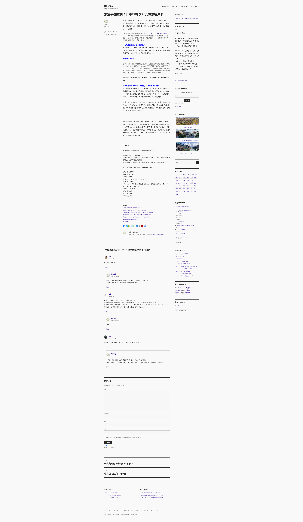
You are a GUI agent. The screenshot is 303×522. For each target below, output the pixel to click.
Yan (177, 294)
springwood (179, 290)
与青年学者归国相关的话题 (111, 497)
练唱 (180, 188)
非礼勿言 (108, 6)
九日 (110, 294)
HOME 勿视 (165, 6)
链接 (180, 106)
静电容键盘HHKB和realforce (182, 237)
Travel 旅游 (120, 511)
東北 (191, 183)
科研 (177, 188)
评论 (105, 389)
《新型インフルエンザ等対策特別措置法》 (133, 207)
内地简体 (183, 18)
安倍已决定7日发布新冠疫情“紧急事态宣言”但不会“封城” (136, 217)
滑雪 (180, 186)
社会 (111, 31)
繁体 (180, 18)
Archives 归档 (142, 511)
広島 (195, 177)
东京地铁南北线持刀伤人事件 (183, 206)
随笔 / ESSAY (108, 490)
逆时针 (111, 336)
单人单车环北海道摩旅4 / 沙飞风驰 (184, 268)
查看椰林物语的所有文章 (158, 234)
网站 (105, 429)
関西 (188, 191)
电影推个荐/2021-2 (180, 233)
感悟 (177, 180)
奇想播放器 (179, 307)
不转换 (176, 18)
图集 (184, 177)
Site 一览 (130, 511)
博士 (189, 174)
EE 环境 (125, 511)
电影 (188, 186)
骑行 (177, 194)
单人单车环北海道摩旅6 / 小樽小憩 (184, 154)
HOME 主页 (107, 511)
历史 (177, 177)
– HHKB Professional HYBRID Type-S (185, 225)
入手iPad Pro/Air (180, 221)
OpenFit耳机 (179, 214)
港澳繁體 (187, 18)
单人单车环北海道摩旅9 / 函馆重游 (113, 495)
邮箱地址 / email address (187, 92)
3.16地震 (178, 241)
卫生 (196, 174)
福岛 (195, 186)
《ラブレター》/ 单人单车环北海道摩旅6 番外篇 (152, 497)
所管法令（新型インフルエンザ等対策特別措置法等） (135, 210)
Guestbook (188, 287)
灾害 (108, 31)
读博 (177, 191)
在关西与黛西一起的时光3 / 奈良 (183, 273)
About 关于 (149, 511)
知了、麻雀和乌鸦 (180, 229)
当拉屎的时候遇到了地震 (182, 261)
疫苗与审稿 (179, 258)
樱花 (195, 183)
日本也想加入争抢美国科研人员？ (184, 210)
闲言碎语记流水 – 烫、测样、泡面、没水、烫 (186, 266)
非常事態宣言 (126, 221)
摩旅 (180, 180)
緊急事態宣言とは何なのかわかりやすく (132, 219)
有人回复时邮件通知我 (109, 447)
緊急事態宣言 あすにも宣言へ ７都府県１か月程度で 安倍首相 (137, 214)
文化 (184, 180)
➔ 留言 (185, 80)
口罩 (180, 177)
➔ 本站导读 (178, 80)
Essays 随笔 (113, 511)
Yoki (110, 256)
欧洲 (177, 186)
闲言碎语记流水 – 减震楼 (182, 254)
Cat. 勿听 (174, 6)
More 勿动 (194, 6)
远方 (184, 191)
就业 (192, 177)
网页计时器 (179, 217)
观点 (192, 188)
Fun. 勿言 (184, 6)
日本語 (183, 183)
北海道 (184, 174)
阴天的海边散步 (180, 256)
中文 (177, 174)
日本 (105, 31)
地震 (188, 177)
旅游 (188, 180)
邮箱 (105, 421)
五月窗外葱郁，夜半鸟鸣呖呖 (183, 271)
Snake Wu (178, 287)
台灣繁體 (196, 18)
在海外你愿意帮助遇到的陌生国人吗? (184, 276)
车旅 (180, 191)
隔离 (195, 191)
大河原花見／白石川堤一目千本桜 (184, 127)
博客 (193, 174)
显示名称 (107, 413)
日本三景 (178, 183)
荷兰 (184, 188)
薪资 (188, 188)
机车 (187, 183)
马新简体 (192, 18)
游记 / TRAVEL (144, 490)
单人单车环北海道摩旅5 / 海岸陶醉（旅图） (151, 493)
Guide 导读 (135, 511)
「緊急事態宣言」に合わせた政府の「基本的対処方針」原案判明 (138, 212)
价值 (180, 174)
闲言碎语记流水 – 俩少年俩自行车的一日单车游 (152, 495)
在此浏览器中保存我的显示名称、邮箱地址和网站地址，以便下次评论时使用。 (124, 437)
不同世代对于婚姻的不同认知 (112, 493)
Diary (105, 29)
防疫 (114, 31)
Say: (176, 29)
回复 (106, 267)
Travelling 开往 (156, 511)
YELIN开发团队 (180, 305)
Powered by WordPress (131, 514)
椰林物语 (106, 24)
